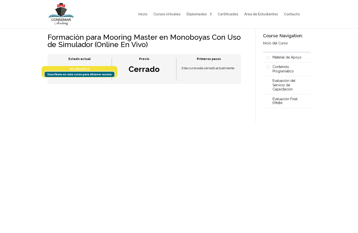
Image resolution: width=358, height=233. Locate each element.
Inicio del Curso (275, 43)
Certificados (228, 14)
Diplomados (197, 14)
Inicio (142, 14)
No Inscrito (79, 69)
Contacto (292, 14)
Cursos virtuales (166, 14)
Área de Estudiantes (261, 14)
